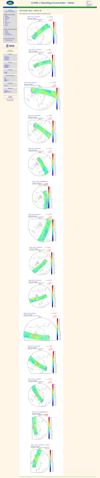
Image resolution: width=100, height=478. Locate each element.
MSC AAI (6, 30)
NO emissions (6, 56)
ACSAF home (10, 10)
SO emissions (6, 59)
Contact (10, 96)
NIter (6, 21)
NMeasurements (7, 22)
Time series (6, 25)
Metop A (7, 11)
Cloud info (6, 90)
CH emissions (6, 58)
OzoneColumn (7, 17)
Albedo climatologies (7, 91)
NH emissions (6, 57)
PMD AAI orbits (7, 33)
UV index (5, 72)
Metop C (13, 11)
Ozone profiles (6, 67)
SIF (5, 92)
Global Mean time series (8, 34)
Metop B (10, 11)
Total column (6, 64)
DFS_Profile (7, 18)
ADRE (5, 80)
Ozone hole (6, 66)
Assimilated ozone (7, 65)
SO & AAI (6, 85)
